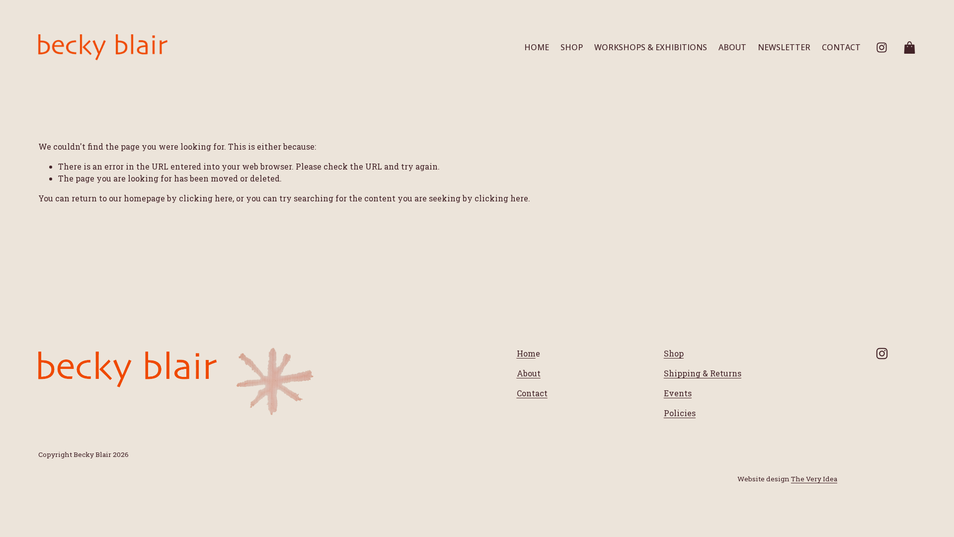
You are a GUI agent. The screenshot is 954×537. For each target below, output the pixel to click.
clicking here (206, 198)
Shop (571, 47)
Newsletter (784, 47)
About (732, 47)
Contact (841, 47)
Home (536, 47)
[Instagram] (881, 47)
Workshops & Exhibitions (650, 47)
